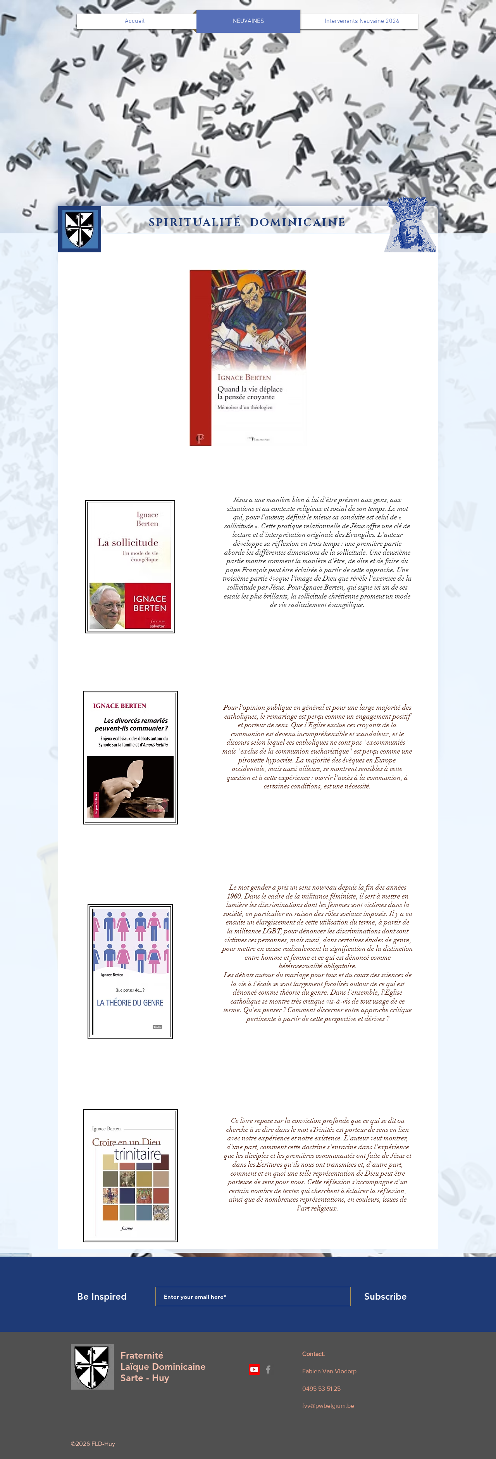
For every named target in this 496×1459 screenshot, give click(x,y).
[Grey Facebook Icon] (268, 1369)
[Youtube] (254, 1369)
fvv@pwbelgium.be (328, 1405)
